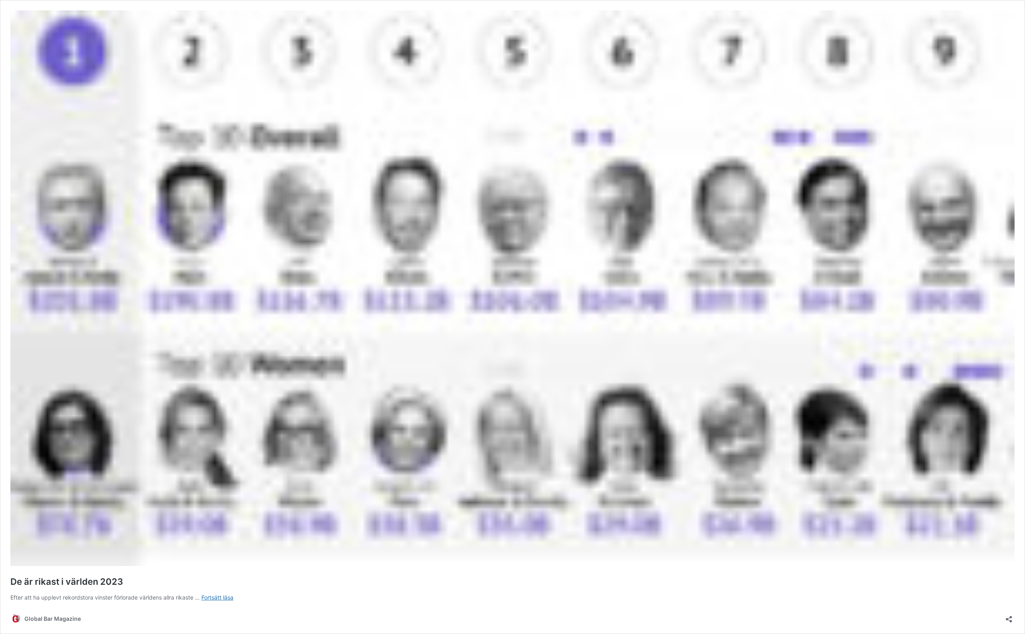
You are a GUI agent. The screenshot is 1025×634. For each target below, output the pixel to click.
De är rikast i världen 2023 (66, 581)
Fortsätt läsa (217, 597)
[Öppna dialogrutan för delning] (1009, 616)
